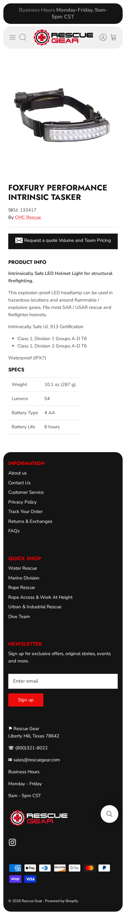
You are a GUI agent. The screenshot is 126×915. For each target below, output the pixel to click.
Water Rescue (22, 568)
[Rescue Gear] (63, 37)
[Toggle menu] (12, 37)
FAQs (14, 531)
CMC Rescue (28, 217)
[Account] (100, 37)
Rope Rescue (21, 587)
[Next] (114, 13)
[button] (109, 814)
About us (17, 473)
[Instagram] (12, 842)
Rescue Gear (32, 900)
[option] (63, 115)
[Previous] (11, 13)
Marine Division (23, 578)
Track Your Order (25, 511)
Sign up (26, 700)
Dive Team (19, 616)
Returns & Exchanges (30, 521)
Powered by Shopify (61, 900)
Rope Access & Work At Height (40, 597)
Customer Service (26, 492)
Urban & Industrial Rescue (34, 607)
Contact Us (19, 483)
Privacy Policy (22, 502)
